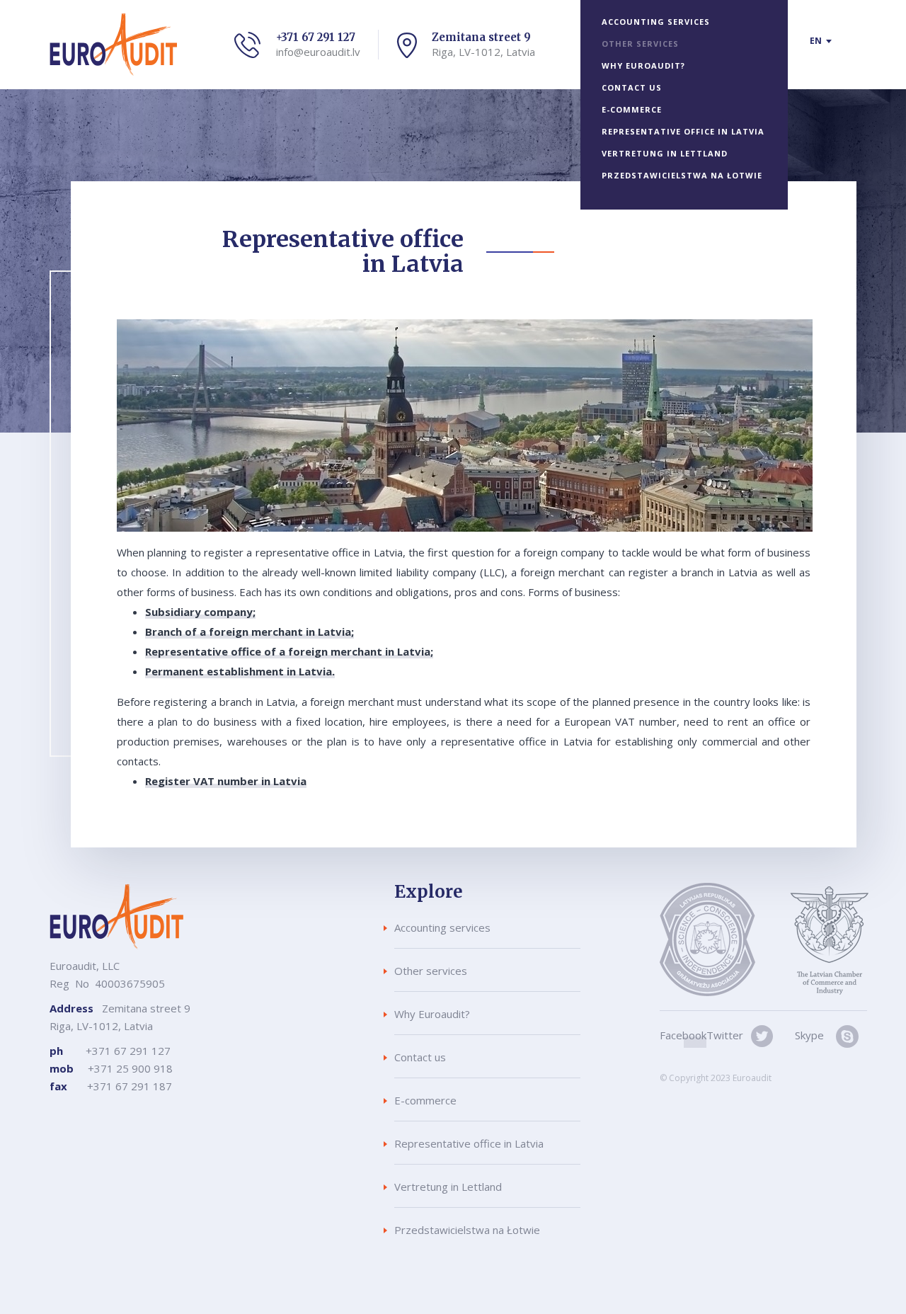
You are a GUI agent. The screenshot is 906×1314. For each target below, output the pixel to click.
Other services (640, 43)
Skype (809, 1035)
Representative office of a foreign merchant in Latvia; (289, 651)
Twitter (724, 1035)
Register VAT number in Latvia (225, 781)
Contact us (632, 87)
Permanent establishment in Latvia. (240, 671)
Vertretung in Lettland (665, 153)
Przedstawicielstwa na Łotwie (682, 175)
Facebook (683, 1035)
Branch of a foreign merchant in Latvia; (249, 631)
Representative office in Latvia (683, 131)
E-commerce (632, 109)
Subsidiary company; (200, 612)
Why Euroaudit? (643, 65)
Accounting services (656, 21)
